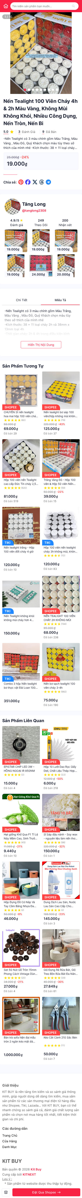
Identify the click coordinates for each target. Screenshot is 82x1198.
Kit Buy (36, 1169)
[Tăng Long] (6, 1192)
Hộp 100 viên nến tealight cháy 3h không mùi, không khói (60, 551)
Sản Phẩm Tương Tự (23, 366)
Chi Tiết (21, 300)
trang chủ (9, 1135)
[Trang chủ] (5, 6)
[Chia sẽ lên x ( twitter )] (35, 182)
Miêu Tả (60, 300)
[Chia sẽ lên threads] (41, 182)
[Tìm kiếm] (73, 6)
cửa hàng (9, 1141)
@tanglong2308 (34, 210)
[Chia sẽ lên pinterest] (20, 182)
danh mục (9, 1147)
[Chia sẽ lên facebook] (28, 182)
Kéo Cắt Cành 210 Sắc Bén (60, 1037)
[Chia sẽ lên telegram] (48, 182)
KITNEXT (29, 1174)
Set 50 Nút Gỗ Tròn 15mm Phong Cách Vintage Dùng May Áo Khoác (20, 973)
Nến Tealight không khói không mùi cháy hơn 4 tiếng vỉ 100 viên (19, 620)
